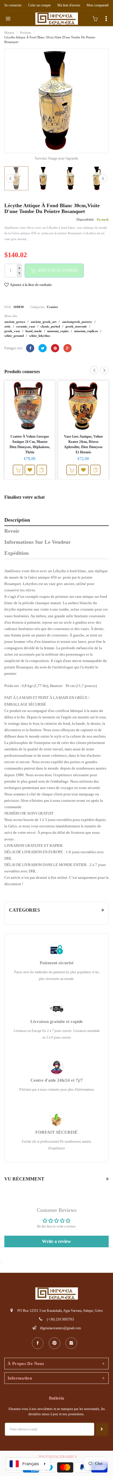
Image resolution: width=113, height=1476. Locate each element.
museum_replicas (86, 331)
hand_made (34, 331)
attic (8, 326)
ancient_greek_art (44, 321)
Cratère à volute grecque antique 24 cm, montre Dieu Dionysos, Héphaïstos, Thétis (30, 444)
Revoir (11, 531)
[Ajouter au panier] (18, 470)
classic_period (51, 326)
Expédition (16, 553)
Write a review (56, 1241)
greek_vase (12, 331)
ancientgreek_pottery (77, 321)
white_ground (14, 335)
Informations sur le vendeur (37, 542)
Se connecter (13, 5)
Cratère (52, 307)
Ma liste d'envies (68, 5)
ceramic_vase (26, 326)
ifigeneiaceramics (58, 1457)
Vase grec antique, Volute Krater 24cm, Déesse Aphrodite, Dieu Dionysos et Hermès (83, 444)
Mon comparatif (98, 5)
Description (17, 520)
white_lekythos (39, 335)
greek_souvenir (76, 326)
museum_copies (58, 331)
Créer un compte (39, 5)
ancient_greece (15, 321)
